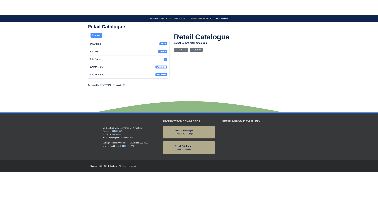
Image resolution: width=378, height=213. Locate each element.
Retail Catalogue (183, 146)
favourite (198, 50)
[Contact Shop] (275, 166)
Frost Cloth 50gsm (184, 130)
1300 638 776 (116, 131)
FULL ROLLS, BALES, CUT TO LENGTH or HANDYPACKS (186, 18)
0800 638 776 (128, 146)
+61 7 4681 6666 (113, 134)
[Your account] (290, 166)
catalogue (182, 50)
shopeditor (95, 85)
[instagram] (285, 166)
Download (96, 35)
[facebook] (280, 166)
